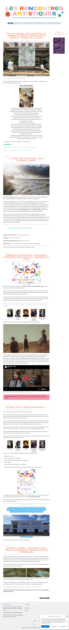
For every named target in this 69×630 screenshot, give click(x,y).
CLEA (20, 40)
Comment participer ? (41, 23)
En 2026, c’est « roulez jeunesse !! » (26, 407)
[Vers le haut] (34, 621)
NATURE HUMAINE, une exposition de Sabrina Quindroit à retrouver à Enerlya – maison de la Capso (26, 36)
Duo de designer (24, 460)
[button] (66, 616)
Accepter (45, 626)
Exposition (23, 40)
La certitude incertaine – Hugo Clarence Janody (26, 159)
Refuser (54, 626)
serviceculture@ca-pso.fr (12, 501)
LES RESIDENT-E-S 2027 (28, 23)
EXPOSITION (16, 40)
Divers (15, 261)
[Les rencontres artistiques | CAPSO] (34, 18)
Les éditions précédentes (54, 23)
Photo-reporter (18, 458)
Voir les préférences (63, 626)
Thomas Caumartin (6, 40)
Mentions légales (24, 627)
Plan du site (27, 608)
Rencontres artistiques (33, 40)
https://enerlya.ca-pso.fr (27, 150)
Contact (26, 610)
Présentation (18, 23)
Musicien (9, 462)
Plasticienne (27, 40)
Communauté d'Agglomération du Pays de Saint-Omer (38, 627)
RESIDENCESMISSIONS (28, 162)
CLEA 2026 (12, 40)
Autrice (12, 456)
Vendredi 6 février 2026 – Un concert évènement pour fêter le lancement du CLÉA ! (26, 257)
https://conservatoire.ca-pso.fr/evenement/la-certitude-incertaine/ (20, 247)
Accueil (10, 23)
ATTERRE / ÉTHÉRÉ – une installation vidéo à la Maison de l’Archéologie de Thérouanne (26, 550)
